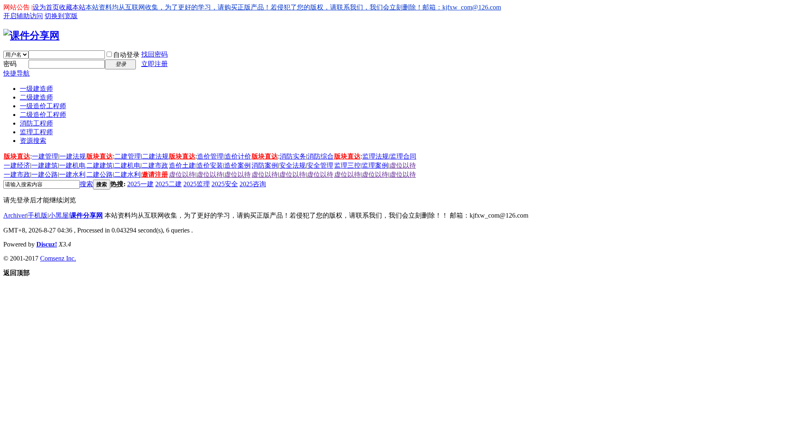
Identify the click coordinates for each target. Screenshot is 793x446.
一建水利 (72, 174)
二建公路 (99, 174)
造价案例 (237, 165)
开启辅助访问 (23, 15)
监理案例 (375, 165)
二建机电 (127, 165)
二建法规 (155, 156)
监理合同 (403, 156)
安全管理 (320, 165)
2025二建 (168, 183)
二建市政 (155, 165)
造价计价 (238, 156)
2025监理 (196, 183)
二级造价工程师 (43, 114)
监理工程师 (36, 131)
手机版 (37, 215)
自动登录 (126, 54)
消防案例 (265, 165)
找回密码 (154, 54)
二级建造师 (36, 97)
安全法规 (292, 165)
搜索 (86, 183)
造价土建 (182, 165)
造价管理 (210, 156)
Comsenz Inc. (58, 258)
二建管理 (127, 156)
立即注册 (154, 63)
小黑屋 (59, 215)
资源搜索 (33, 140)
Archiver (14, 215)
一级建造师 (36, 88)
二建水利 (127, 174)
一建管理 (45, 156)
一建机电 (72, 165)
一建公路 (44, 174)
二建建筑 (99, 165)
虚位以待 (402, 165)
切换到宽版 (61, 15)
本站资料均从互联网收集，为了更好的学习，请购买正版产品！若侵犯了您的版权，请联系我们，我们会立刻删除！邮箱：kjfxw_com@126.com (293, 7)
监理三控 (347, 165)
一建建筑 (44, 165)
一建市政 (17, 174)
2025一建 (140, 183)
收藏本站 (72, 7)
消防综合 (320, 156)
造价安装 (210, 165)
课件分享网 (86, 215)
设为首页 (46, 7)
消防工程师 (36, 123)
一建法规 (72, 156)
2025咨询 (253, 183)
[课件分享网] (31, 35)
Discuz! (46, 244)
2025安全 (224, 183)
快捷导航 (16, 73)
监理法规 (375, 156)
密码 (10, 63)
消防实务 (293, 156)
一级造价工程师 (43, 105)
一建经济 (17, 165)
